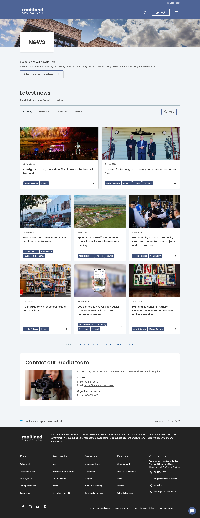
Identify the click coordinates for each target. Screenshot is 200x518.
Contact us (25, 493)
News (119, 478)
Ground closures (27, 471)
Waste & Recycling (93, 486)
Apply (171, 112)
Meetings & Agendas (126, 471)
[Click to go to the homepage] (32, 10)
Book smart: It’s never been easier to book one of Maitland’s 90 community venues (98, 310)
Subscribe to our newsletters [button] (40, 74)
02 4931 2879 (91, 381)
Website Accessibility (144, 508)
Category (44, 111)
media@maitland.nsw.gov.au (99, 385)
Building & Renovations (63, 471)
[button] (23, 507)
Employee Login (165, 508)
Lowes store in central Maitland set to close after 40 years (44, 239)
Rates (55, 486)
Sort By (78, 111)
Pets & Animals (59, 478)
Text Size (169, 3)
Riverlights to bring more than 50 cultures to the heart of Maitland (58, 171)
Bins (54, 464)
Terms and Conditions (100, 508)
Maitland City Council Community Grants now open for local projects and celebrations (153, 241)
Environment (90, 471)
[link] (69, 344)
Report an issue (59, 493)
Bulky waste (25, 464)
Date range (61, 111)
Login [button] (163, 12)
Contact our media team (57, 362)
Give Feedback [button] (55, 421)
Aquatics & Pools (92, 464)
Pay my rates (26, 478)
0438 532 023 (91, 395)
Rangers (88, 478)
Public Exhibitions (125, 493)
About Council (123, 464)
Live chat (158, 485)
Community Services (94, 493)
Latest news (35, 92)
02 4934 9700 (160, 472)
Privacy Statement (122, 508)
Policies (120, 486)
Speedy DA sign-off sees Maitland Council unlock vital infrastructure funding (98, 241)
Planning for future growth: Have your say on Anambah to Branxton (140, 171)
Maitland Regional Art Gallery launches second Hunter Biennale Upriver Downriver (152, 310)
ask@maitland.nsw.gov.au (165, 478)
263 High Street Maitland (165, 491)
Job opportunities (28, 486)
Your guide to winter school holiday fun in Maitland (44, 308)
